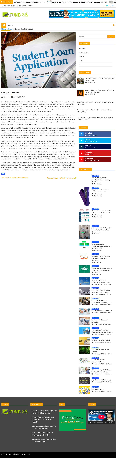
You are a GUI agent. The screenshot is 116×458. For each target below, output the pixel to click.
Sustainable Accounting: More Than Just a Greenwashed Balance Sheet (102, 269)
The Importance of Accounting (102, 310)
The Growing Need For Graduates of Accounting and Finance (101, 302)
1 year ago (96, 284)
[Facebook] (104, 5)
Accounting (82, 48)
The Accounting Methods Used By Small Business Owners (102, 371)
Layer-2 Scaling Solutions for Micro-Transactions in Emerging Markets (69, 2)
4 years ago (97, 304)
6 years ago (97, 364)
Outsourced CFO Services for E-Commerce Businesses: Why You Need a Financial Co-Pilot (102, 212)
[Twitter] (107, 5)
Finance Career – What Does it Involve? (61, 178)
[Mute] (109, 422)
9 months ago (97, 272)
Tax (80, 64)
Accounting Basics (98, 389)
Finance (81, 56)
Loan (3, 173)
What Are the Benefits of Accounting (100, 321)
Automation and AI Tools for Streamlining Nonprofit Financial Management (101, 229)
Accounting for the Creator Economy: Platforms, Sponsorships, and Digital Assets (101, 257)
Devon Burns (107, 294)
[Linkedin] (112, 5)
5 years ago (97, 312)
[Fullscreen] (112, 422)
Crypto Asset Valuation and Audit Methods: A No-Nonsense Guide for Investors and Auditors (101, 191)
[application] (101, 416)
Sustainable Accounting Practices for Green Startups (101, 179)
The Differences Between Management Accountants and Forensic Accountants (102, 331)
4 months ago (97, 215)
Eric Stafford (107, 304)
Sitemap (30, 5)
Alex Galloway (97, 184)
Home (19, 5)
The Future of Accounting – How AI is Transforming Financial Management (101, 292)
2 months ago (97, 182)
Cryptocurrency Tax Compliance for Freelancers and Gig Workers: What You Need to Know (101, 281)
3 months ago (97, 194)
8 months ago (97, 260)
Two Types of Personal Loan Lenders (14, 178)
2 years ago (97, 294)
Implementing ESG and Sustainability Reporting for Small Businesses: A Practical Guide (101, 245)
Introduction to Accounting (101, 340)
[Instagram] (110, 5)
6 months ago (97, 248)
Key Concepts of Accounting (101, 380)
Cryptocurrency (84, 52)
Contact (24, 5)
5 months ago (97, 232)
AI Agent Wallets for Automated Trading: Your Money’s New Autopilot (43, 419)
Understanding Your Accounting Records (98, 361)
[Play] (91, 422)
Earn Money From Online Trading (100, 350)
